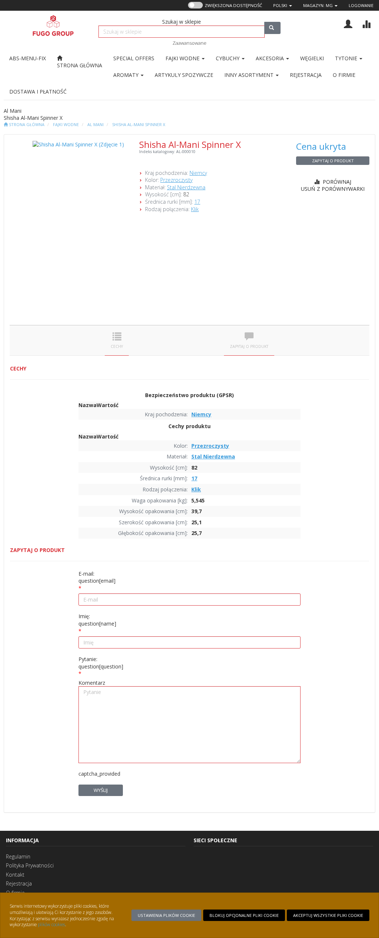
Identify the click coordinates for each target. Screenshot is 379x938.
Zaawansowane (189, 43)
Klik (195, 209)
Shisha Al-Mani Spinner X (138, 124)
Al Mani (95, 124)
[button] (283, 5)
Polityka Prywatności (30, 865)
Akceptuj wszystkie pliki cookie (328, 915)
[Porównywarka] (366, 23)
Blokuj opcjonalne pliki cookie (244, 915)
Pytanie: (100, 663)
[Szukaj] (272, 28)
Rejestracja (19, 883)
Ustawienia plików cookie (166, 915)
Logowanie (361, 5)
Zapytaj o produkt (333, 160)
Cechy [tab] (117, 346)
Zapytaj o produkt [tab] (249, 346)
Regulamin (18, 856)
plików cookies (51, 924)
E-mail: (96, 577)
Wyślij (101, 790)
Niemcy (198, 172)
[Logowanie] (348, 23)
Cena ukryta (321, 146)
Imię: (97, 620)
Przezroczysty (176, 179)
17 (197, 201)
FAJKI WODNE (66, 124)
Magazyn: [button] (318, 5)
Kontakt (15, 874)
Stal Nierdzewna (186, 187)
